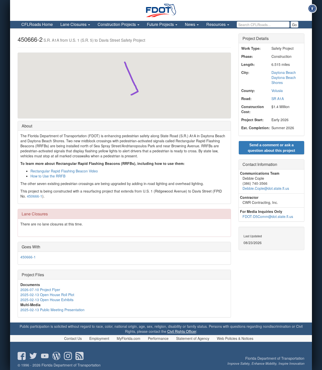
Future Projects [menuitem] (161, 24)
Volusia (277, 90)
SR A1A (277, 98)
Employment (99, 338)
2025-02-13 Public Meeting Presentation (52, 309)
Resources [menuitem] (216, 24)
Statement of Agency (192, 338)
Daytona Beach (283, 72)
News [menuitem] (190, 24)
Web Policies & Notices (235, 338)
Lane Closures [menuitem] (74, 24)
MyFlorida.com (128, 338)
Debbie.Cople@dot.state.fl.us (266, 188)
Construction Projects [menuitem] (117, 24)
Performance (158, 338)
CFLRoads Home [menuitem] (37, 24)
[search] (263, 24)
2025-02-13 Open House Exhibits (46, 299)
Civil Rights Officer (181, 331)
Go (294, 24)
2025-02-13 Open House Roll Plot (47, 294)
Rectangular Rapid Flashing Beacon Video (64, 170)
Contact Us (73, 338)
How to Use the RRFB (47, 175)
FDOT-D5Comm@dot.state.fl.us (268, 216)
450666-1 (34, 196)
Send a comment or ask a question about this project (271, 147)
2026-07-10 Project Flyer (40, 289)
